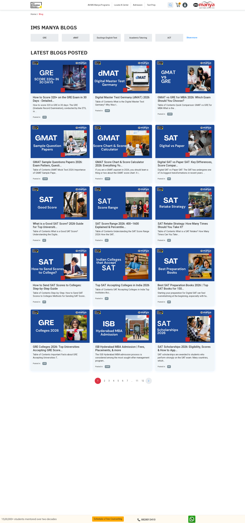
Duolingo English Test (107, 38)
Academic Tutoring (138, 38)
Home (33, 14)
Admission (137, 5)
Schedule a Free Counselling (108, 519)
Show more (192, 37)
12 (142, 380)
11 (137, 380)
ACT (169, 38)
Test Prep (151, 5)
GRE (45, 38)
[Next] (149, 381)
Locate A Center (121, 5)
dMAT (75, 38)
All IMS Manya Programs (99, 5)
